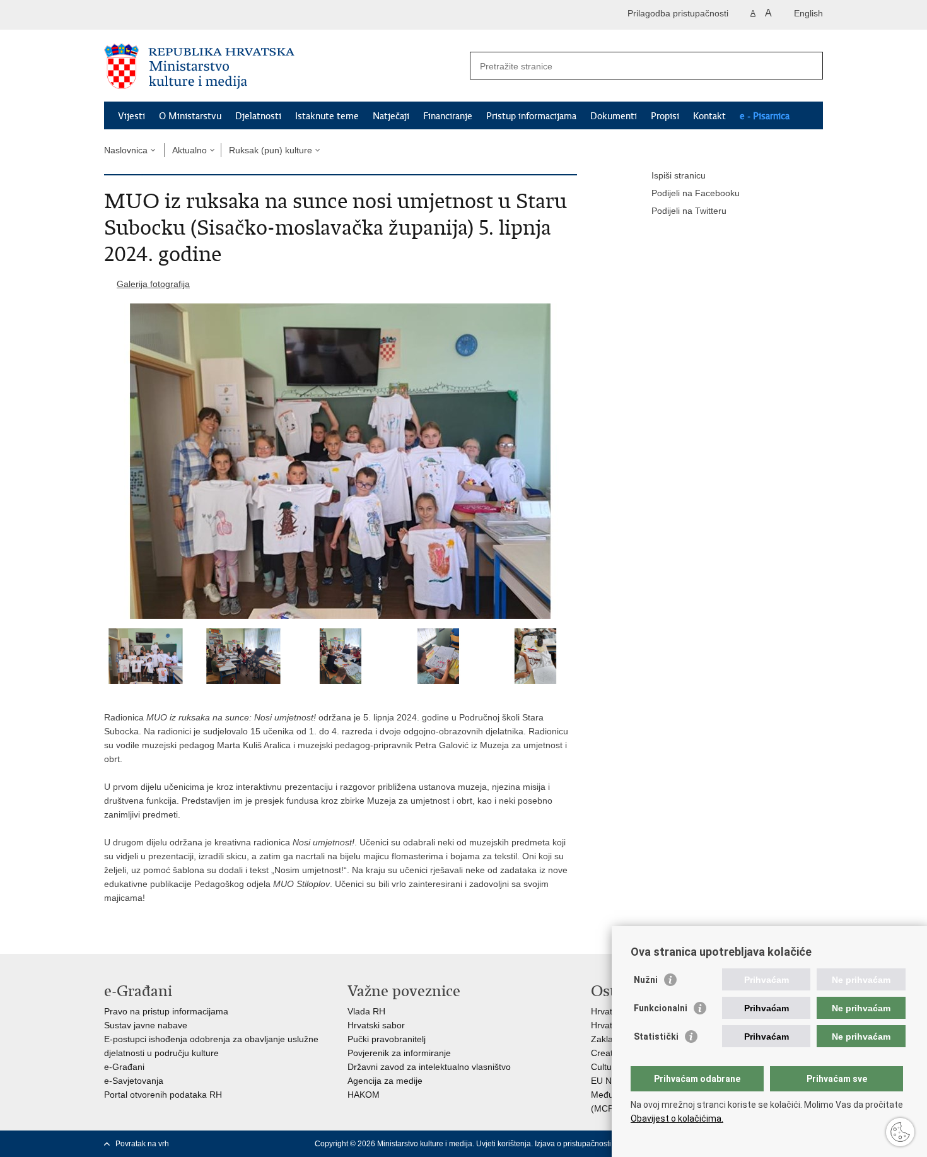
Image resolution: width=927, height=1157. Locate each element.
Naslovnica (126, 150)
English (808, 13)
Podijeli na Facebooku (695, 193)
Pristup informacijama (531, 116)
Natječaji (391, 116)
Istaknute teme (327, 116)
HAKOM (363, 1094)
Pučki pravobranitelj (386, 1039)
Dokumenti (613, 116)
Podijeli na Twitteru (688, 211)
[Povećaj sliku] (340, 461)
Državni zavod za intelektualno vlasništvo (429, 1067)
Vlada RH (366, 1011)
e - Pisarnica (765, 116)
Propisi (665, 116)
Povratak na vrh (142, 1143)
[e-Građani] (158, 14)
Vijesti (131, 116)
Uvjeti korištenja (503, 1143)
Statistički (656, 1036)
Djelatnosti (258, 116)
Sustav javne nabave (145, 1025)
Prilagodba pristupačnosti (677, 13)
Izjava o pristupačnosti (573, 1143)
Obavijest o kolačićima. (677, 1118)
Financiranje (447, 116)
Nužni (646, 980)
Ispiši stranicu (678, 175)
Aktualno (189, 150)
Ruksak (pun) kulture (270, 150)
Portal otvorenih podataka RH (163, 1094)
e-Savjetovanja (133, 1081)
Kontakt (709, 116)
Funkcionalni (660, 1008)
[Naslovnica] (284, 66)
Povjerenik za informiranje (399, 1053)
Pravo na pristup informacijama (166, 1011)
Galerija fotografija (153, 284)
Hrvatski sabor (376, 1025)
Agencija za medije (385, 1081)
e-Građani (124, 1067)
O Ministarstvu (190, 116)
